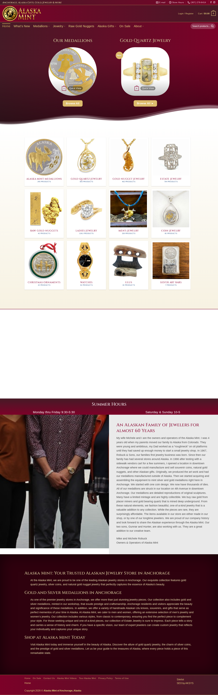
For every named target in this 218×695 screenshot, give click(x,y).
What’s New (22, 26)
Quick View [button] (75, 88)
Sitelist (180, 679)
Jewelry (58, 26)
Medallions (40, 26)
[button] (186, 13)
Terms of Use (122, 678)
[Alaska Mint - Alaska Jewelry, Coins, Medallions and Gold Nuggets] (22, 13)
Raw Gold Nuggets (81, 26)
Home (6, 26)
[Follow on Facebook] (211, 2)
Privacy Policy (105, 678)
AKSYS (189, 683)
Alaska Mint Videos (67, 678)
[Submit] (212, 26)
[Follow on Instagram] (214, 2)
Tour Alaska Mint (87, 678)
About (138, 26)
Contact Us (49, 678)
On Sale (125, 26)
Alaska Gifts (106, 26)
